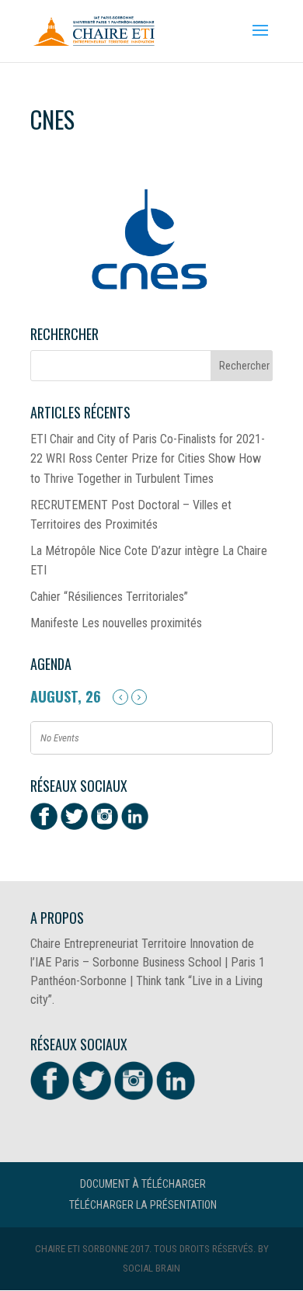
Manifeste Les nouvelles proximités (116, 623)
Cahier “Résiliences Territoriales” (109, 596)
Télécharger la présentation (143, 1205)
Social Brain (151, 1268)
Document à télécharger (143, 1184)
